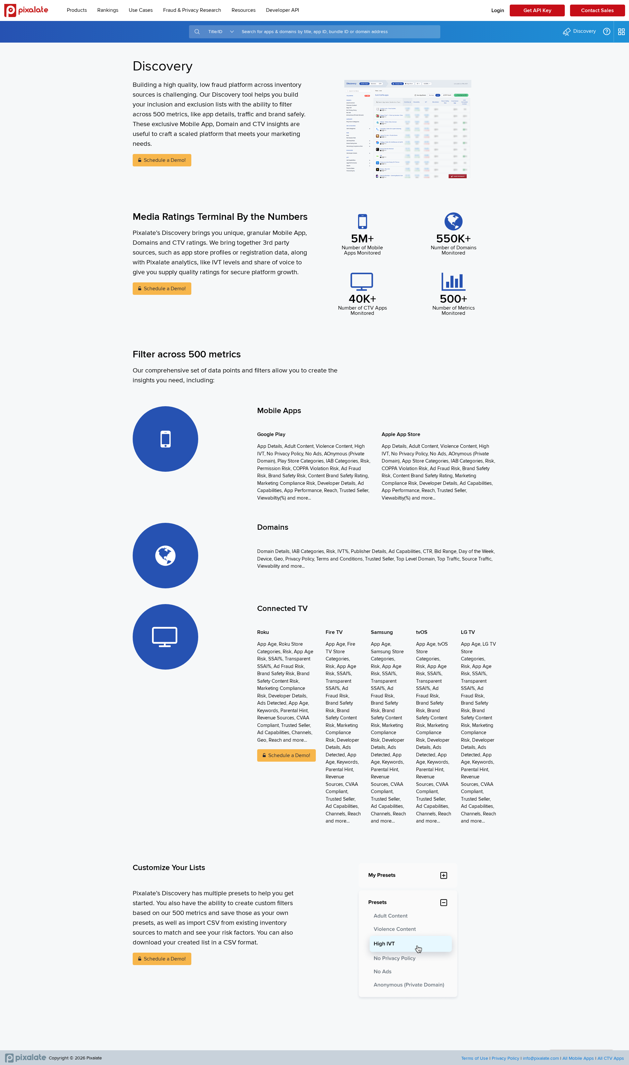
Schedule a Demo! (165, 160)
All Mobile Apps (578, 1058)
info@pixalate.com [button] (541, 1058)
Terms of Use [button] (474, 1058)
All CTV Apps (611, 1058)
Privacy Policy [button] (505, 1058)
